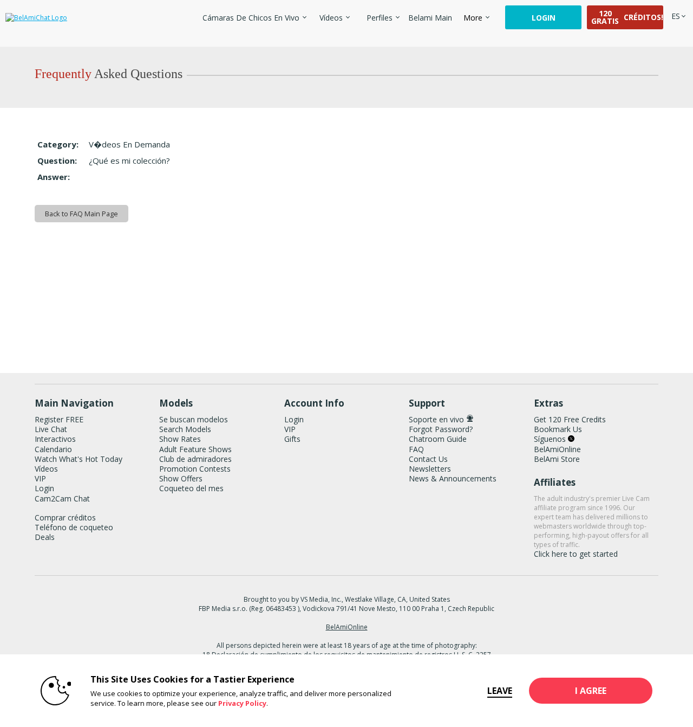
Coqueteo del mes (191, 488)
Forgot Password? (441, 429)
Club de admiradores (195, 459)
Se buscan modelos (193, 419)
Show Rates (180, 439)
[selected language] (675, 16)
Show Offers (180, 478)
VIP (40, 478)
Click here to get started (576, 554)
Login (543, 17)
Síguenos (551, 439)
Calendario (53, 449)
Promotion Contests (195, 469)
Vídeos (331, 17)
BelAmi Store (557, 459)
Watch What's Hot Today (78, 459)
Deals (45, 537)
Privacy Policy (242, 703)
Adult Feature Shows (195, 449)
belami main (430, 17)
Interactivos (55, 439)
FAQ (416, 449)
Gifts (292, 439)
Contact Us (428, 459)
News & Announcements (452, 478)
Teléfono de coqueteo (74, 527)
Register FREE (59, 419)
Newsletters (430, 469)
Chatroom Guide (438, 439)
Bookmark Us (558, 429)
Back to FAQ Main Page (81, 213)
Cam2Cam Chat (62, 498)
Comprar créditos (65, 517)
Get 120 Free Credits (570, 419)
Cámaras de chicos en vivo (250, 17)
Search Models (185, 429)
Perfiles (380, 17)
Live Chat (51, 429)
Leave (499, 691)
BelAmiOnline (557, 449)
